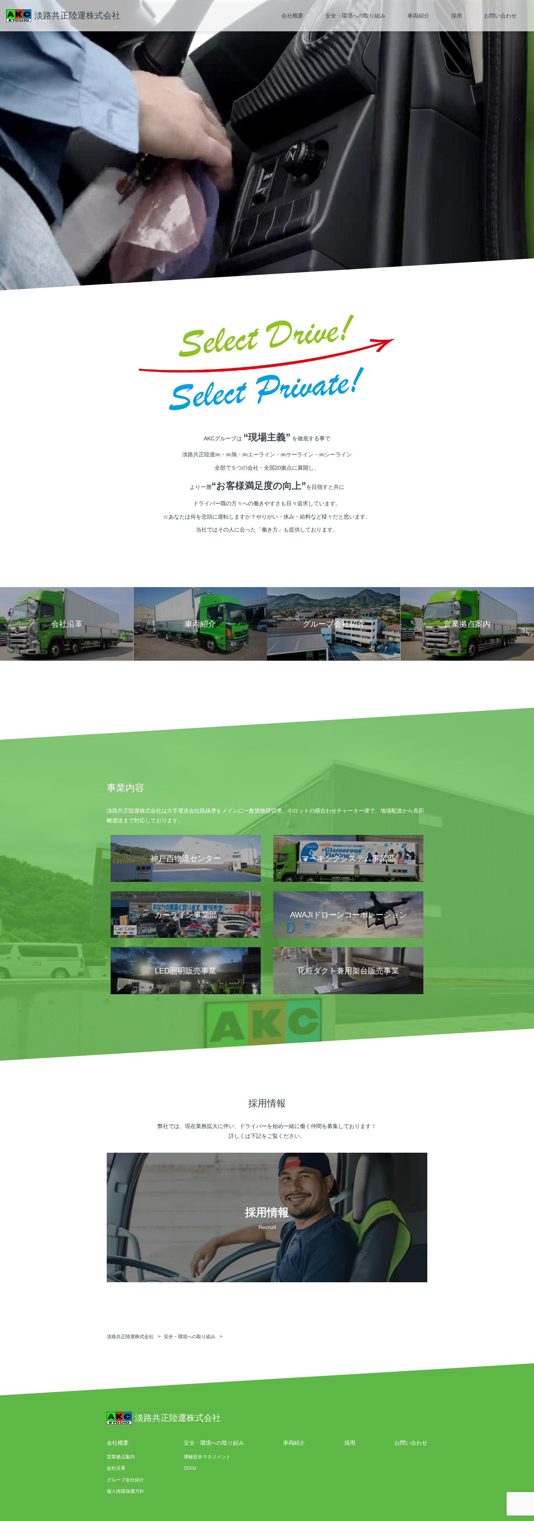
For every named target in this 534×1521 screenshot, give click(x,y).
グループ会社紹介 (125, 1480)
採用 (456, 16)
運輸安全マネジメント (207, 1457)
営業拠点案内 (121, 1457)
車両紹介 (418, 16)
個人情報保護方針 (125, 1491)
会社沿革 (116, 1468)
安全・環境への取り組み (355, 16)
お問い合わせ (500, 16)
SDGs (190, 1468)
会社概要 (292, 16)
